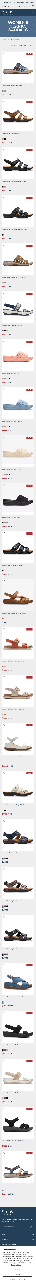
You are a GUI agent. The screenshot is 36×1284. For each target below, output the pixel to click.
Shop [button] (3, 1234)
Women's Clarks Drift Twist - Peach (11, 373)
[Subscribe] (31, 1227)
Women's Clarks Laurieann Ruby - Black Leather (14, 229)
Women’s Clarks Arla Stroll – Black (10, 1045)
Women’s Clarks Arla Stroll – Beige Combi (13, 1093)
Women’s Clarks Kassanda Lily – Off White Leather (15, 757)
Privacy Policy (16, 1265)
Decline (17, 1275)
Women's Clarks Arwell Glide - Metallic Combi (14, 709)
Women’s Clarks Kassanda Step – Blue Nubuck (14, 997)
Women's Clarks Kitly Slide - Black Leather (13, 565)
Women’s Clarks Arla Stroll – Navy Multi (12, 325)
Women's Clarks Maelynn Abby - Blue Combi (13, 85)
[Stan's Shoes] (7, 12)
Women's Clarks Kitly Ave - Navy (10, 853)
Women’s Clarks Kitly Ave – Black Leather (13, 949)
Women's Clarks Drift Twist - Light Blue (12, 421)
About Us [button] (5, 1239)
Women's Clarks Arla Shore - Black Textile (13, 1140)
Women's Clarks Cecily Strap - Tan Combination (14, 613)
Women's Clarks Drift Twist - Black (11, 517)
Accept (17, 1270)
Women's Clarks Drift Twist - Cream (11, 469)
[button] (5, 6)
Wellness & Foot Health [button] (9, 1244)
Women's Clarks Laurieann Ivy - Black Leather (14, 181)
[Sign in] (25, 6)
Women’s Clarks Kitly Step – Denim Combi (13, 1185)
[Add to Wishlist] (4, 54)
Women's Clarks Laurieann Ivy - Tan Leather (13, 133)
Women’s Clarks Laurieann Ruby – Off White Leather (16, 805)
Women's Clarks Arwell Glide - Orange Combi (14, 661)
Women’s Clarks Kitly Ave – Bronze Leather (13, 901)
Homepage (4, 39)
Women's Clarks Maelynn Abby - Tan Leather (14, 277)
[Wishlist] (29, 6)
